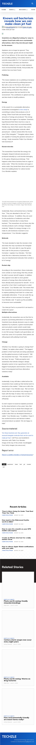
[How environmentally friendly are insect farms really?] (18, 701)
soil (4, 467)
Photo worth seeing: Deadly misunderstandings (16, 602)
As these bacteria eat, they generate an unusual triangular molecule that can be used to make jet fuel (17, 435)
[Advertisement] (18, 486)
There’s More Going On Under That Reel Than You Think (17, 512)
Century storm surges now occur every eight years (18, 641)
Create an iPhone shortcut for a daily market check (16, 538)
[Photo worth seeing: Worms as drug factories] (18, 662)
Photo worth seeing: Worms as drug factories (17, 680)
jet (24, 464)
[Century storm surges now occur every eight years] (18, 623)
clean (16, 464)
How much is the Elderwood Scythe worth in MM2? (15, 521)
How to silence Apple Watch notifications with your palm (18, 547)
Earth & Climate (9, 599)
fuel (21, 464)
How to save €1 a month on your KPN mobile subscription (16, 530)
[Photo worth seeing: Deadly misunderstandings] (18, 584)
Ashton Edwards (8, 644)
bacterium (10, 464)
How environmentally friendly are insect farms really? (16, 718)
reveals (29, 464)
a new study (23, 109)
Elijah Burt (6, 605)
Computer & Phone (7, 515)
